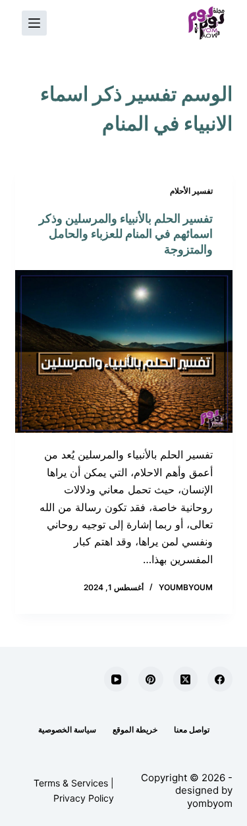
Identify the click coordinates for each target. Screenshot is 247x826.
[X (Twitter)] (185, 679)
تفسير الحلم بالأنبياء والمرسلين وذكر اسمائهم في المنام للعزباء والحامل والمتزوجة (126, 233)
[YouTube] (116, 679)
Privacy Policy (83, 798)
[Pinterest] (150, 679)
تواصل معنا (191, 729)
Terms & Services (71, 782)
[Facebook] (220, 679)
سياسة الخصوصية (67, 729)
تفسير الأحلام (191, 191)
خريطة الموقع (135, 729)
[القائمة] (34, 23)
